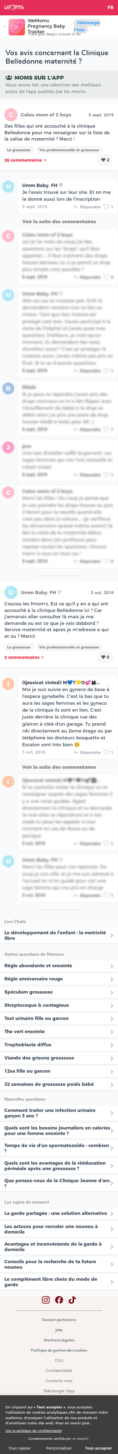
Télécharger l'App (87, 26)
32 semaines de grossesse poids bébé (49, 1084)
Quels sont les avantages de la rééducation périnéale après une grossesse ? (55, 1165)
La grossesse (19, 150)
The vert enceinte (24, 1031)
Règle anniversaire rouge (33, 979)
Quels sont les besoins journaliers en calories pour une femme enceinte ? (57, 1130)
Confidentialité (59, 1371)
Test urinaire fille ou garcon (36, 1018)
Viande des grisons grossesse (39, 1058)
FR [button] (111, 7)
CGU (59, 1361)
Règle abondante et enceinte (38, 965)
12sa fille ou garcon (27, 1071)
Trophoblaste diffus (27, 1044)
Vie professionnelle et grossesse (69, 150)
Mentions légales (59, 1340)
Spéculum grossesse (28, 992)
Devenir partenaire (59, 1320)
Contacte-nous (59, 1381)
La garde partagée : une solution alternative (55, 1213)
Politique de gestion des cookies (59, 1351)
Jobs (59, 1330)
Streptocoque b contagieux (36, 1005)
